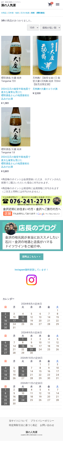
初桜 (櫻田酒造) (38, 13)
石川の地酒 (25, 13)
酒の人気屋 (8, 5)
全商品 (3, 13)
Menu (58, 2)
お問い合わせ (47, 425)
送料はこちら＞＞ (31, 256)
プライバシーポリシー (42, 420)
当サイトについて (18, 420)
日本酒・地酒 (13, 13)
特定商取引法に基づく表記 (23, 425)
